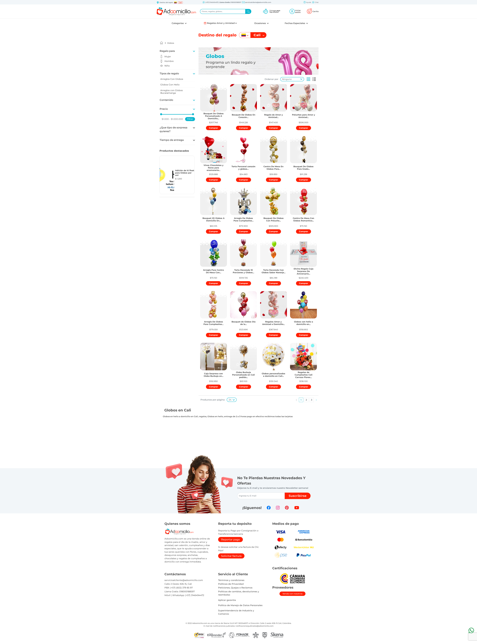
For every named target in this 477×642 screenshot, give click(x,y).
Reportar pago (230, 539)
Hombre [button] (169, 61)
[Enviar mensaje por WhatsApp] (471, 630)
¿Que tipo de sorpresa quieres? (173, 129)
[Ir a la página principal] (161, 43)
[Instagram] (278, 508)
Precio (164, 108)
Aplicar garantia (227, 600)
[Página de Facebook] (269, 508)
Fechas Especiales (295, 23)
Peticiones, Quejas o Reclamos (235, 587)
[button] (175, 2)
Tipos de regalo (169, 73)
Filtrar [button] (190, 119)
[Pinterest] (287, 508)
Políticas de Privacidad (231, 584)
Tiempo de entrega (172, 139)
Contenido (166, 99)
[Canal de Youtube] (296, 508)
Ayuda (308, 2)
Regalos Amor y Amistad (221, 23)
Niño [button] (167, 65)
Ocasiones (260, 23)
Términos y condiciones (231, 580)
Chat (316, 2)
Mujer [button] (167, 56)
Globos (170, 43)
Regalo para (167, 50)
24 (230, 399)
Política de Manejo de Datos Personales (240, 605)
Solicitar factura (231, 555)
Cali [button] (180, 2)
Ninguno (287, 79)
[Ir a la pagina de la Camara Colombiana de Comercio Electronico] (292, 578)
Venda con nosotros (292, 594)
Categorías (178, 23)
